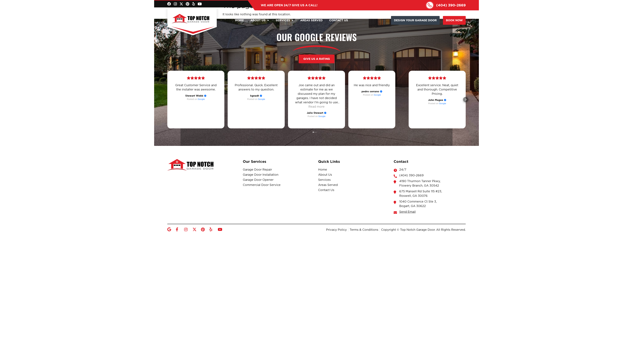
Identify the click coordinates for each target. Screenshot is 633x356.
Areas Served (311, 20)
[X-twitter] (181, 4)
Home (239, 20)
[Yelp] (193, 4)
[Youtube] (199, 4)
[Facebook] (169, 4)
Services (283, 20)
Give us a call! (289, 5)
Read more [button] (316, 106)
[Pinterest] (187, 4)
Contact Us (338, 20)
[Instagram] (175, 4)
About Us (258, 20)
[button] (167, 99)
